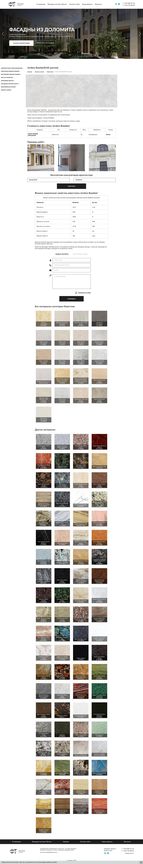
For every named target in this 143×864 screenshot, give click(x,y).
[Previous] (3, 34)
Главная (29, 71)
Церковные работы (7, 80)
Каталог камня (6, 90)
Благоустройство (7, 77)
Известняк (50, 71)
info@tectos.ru (129, 853)
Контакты (98, 4)
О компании (41, 4)
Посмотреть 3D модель (45, 44)
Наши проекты (87, 4)
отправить (71, 299)
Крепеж (66, 841)
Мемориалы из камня (8, 86)
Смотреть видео (14, 50)
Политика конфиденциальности (48, 852)
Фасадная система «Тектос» (57, 4)
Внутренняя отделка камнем (10, 74)
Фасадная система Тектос (9, 83)
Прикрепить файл (84, 292)
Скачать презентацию (21, 44)
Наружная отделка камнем (10, 71)
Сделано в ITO (71, 860)
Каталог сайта (74, 4)
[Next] (140, 34)
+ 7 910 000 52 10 (128, 3)
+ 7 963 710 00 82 (128, 5)
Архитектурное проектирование (11, 68)
